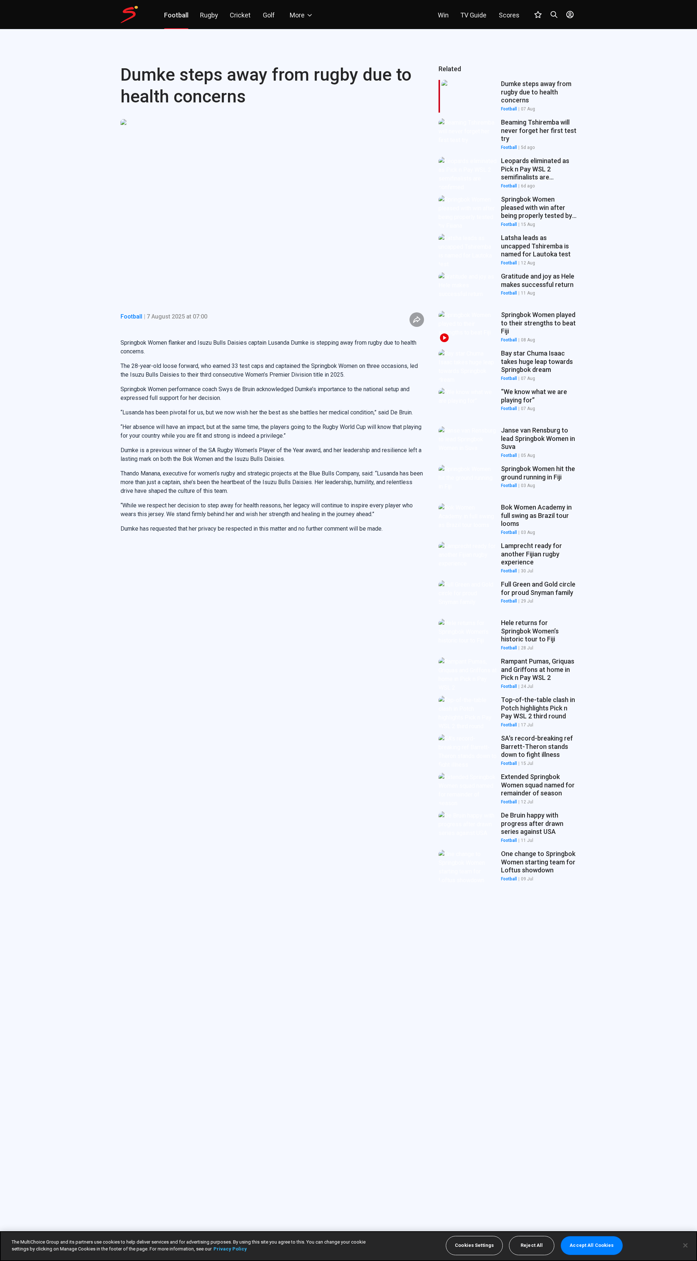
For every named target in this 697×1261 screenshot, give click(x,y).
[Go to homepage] (129, 14)
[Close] (685, 1245)
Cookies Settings (474, 1245)
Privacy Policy (230, 1249)
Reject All (532, 1245)
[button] (507, 134)
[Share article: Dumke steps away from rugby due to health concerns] (416, 319)
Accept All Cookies (592, 1245)
